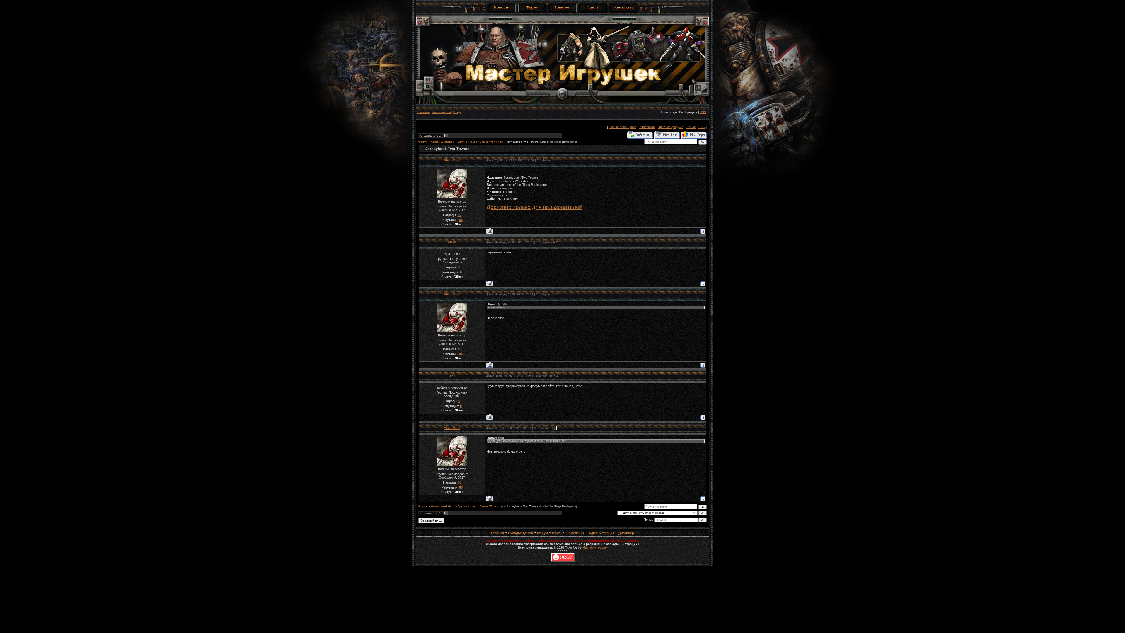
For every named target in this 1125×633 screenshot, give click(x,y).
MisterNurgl (452, 160)
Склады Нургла (520, 533)
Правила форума (670, 127)
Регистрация (441, 112)
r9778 (452, 242)
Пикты (557, 533)
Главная (423, 112)
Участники (647, 127)
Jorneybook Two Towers (522, 141)
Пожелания (575, 533)
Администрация (601, 533)
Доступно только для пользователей (534, 207)
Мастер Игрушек (594, 547)
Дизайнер (626, 533)
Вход (457, 112)
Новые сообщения (622, 127)
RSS (703, 112)
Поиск (691, 127)
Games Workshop (442, 141)
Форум (423, 141)
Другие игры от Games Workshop (480, 141)
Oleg (452, 375)
